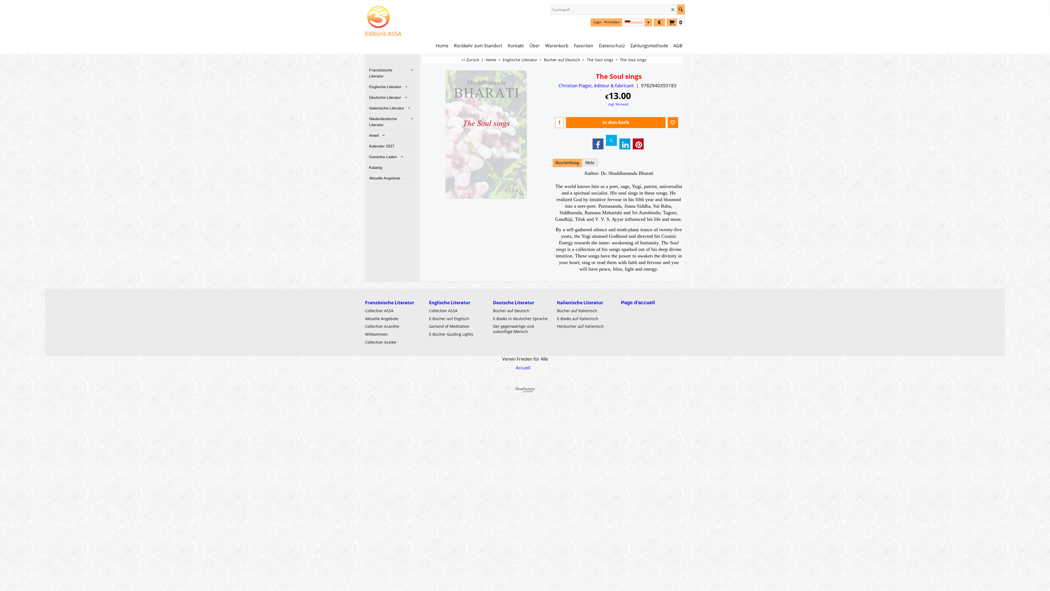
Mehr (589, 162)
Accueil (523, 368)
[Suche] (681, 10)
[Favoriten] (673, 122)
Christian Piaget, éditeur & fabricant (596, 85)
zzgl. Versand (618, 104)
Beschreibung (567, 162)
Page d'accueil (638, 302)
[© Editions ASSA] (383, 16)
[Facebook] (598, 143)
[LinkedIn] (624, 143)
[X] (611, 140)
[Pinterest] (638, 143)
